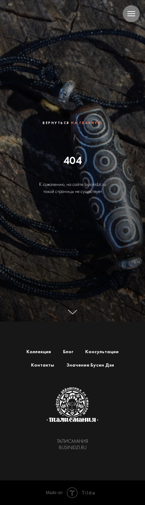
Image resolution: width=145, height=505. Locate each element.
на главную (86, 214)
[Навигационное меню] (131, 13)
